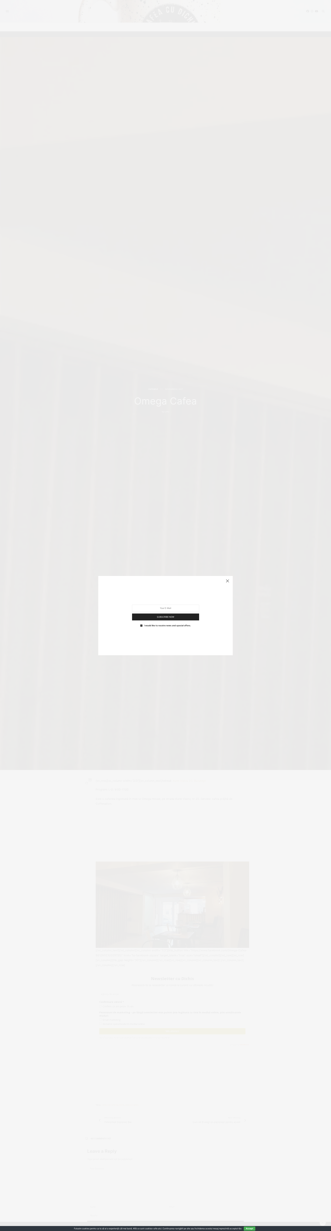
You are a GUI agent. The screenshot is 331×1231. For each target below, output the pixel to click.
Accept (249, 1228)
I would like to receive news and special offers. (167, 625)
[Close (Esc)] (227, 581)
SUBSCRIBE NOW (165, 616)
